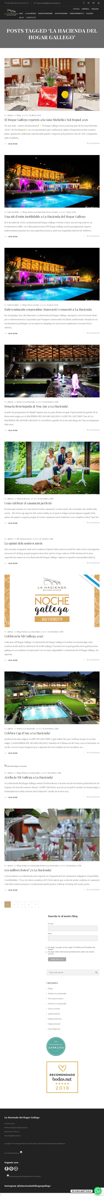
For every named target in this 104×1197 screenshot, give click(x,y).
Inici (21, 13)
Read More (13, 144)
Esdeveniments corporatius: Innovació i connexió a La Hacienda (48, 309)
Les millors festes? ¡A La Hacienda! (27, 870)
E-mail (50, 924)
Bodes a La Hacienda (30, 866)
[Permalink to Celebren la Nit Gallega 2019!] (52, 601)
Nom (50, 934)
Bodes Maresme (45, 13)
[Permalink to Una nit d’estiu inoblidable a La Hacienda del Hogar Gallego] (52, 181)
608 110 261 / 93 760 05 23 (18, 3)
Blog (19, 115)
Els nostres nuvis (24, 539)
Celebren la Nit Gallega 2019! (23, 636)
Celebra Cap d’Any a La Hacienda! (27, 733)
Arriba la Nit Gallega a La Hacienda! (28, 777)
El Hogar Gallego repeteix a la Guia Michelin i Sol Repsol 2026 (46, 120)
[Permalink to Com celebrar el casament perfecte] (52, 468)
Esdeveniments (77, 13)
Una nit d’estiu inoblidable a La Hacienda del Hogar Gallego (44, 216)
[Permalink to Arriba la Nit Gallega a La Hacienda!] (52, 766)
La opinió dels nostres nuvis (23, 543)
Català (76, 9)
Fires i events (52, 212)
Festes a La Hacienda (36, 212)
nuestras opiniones (12, 1153)
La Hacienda (30, 13)
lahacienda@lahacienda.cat (48, 3)
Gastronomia (61, 13)
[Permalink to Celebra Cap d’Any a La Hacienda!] (52, 697)
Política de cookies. (27, 1143)
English (95, 9)
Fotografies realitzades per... (58, 1143)
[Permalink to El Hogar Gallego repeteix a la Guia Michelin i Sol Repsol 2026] (52, 84)
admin (10, 115)
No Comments (93, 143)
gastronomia (54, 1014)
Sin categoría (54, 1029)
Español (85, 9)
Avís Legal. (18, 1143)
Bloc (21, 17)
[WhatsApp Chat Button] (97, 1190)
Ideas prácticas (23, 499)
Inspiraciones (54, 1024)
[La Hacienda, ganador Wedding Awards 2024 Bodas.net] (24, 1176)
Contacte (31, 17)
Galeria (89, 13)
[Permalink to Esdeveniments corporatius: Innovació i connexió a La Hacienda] (52, 274)
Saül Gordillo (13, 212)
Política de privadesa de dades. (41, 1143)
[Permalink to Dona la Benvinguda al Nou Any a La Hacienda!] (52, 371)
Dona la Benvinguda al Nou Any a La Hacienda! (36, 406)
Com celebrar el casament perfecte (28, 503)
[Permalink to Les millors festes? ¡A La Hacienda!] (52, 835)
